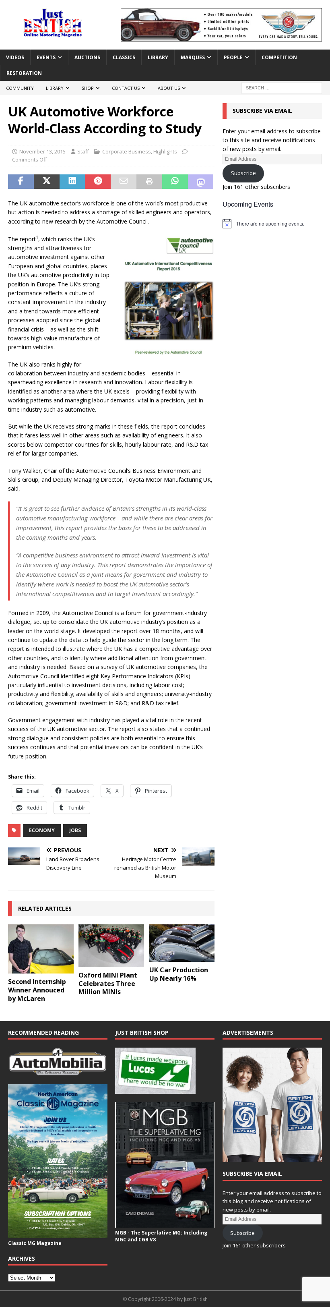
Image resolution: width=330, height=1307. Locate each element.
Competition (279, 57)
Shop (88, 88)
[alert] (272, 223)
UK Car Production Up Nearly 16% (178, 974)
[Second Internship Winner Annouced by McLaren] (41, 949)
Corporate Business (126, 151)
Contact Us (126, 88)
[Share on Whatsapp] (175, 181)
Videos (15, 57)
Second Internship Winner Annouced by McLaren (37, 990)
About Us (169, 88)
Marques (193, 57)
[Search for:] (281, 87)
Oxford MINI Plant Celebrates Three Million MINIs (107, 983)
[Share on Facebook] (21, 181)
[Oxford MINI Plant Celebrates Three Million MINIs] (111, 945)
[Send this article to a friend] (123, 181)
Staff (83, 151)
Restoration (24, 73)
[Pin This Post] (98, 181)
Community (20, 88)
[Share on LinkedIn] (72, 181)
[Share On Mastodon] (201, 181)
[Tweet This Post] (47, 181)
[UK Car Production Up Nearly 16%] (182, 943)
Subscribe (243, 173)
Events (46, 57)
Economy (42, 830)
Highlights (165, 151)
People (233, 57)
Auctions (87, 57)
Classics (124, 57)
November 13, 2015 (42, 151)
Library (158, 57)
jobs (75, 830)
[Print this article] (149, 181)
